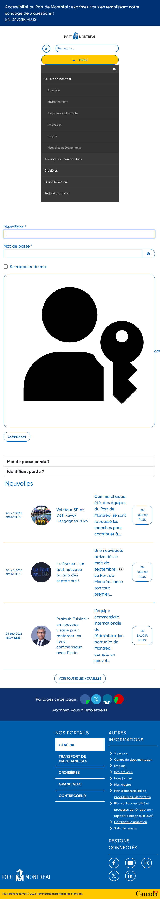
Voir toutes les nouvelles (80, 678)
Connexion (17, 437)
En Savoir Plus (20, 19)
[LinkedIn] (130, 876)
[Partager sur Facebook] (85, 699)
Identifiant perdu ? (25, 471)
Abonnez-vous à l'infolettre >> (80, 710)
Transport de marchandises (73, 758)
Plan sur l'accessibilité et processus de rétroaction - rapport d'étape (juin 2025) (133, 809)
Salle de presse (125, 828)
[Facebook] (114, 863)
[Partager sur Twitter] (96, 699)
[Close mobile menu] (114, 69)
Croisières (69, 772)
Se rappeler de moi (28, 266)
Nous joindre (123, 778)
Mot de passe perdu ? (28, 461)
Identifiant (15, 226)
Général (67, 745)
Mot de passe (18, 246)
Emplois (119, 766)
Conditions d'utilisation (130, 822)
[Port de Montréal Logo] (80, 35)
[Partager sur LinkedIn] (107, 699)
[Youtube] (130, 863)
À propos (121, 753)
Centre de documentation (133, 759)
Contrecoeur (72, 796)
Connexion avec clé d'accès (154, 351)
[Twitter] (114, 876)
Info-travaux (123, 772)
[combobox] (87, 48)
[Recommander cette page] (119, 699)
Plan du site (122, 784)
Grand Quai (70, 784)
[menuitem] (80, 78)
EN (46, 48)
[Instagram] (146, 863)
